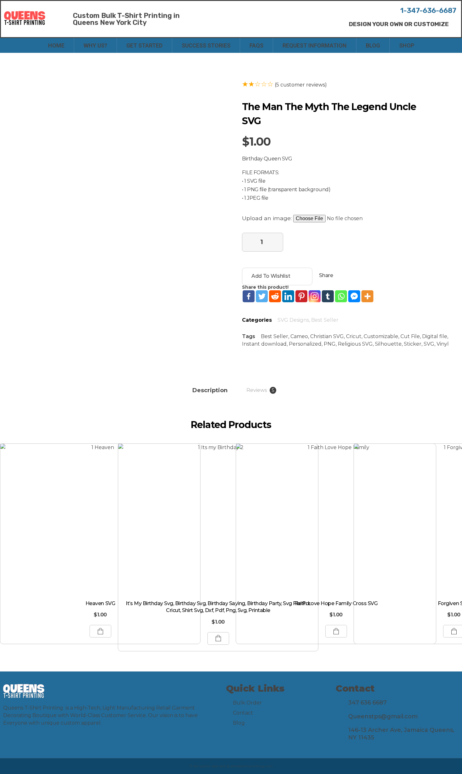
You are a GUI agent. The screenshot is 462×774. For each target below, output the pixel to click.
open (198, 86)
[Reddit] (275, 296)
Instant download (264, 344)
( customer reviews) (301, 85)
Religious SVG (355, 344)
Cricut (353, 336)
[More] (367, 296)
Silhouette (388, 344)
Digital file (434, 336)
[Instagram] (315, 296)
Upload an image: (267, 218)
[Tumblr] (328, 296)
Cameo (299, 336)
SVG (429, 344)
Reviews (260, 390)
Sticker (412, 344)
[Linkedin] (288, 296)
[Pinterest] (301, 296)
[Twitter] (262, 296)
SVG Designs (293, 320)
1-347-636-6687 (428, 10)
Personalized (305, 344)
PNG (330, 344)
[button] (398, 24)
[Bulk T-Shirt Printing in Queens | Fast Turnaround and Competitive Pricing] (24, 18)
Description (210, 390)
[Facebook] (249, 296)
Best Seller (324, 320)
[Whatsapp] (341, 296)
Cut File (410, 336)
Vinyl (443, 344)
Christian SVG (327, 336)
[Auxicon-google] (47, 741)
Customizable (381, 336)
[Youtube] (33, 741)
